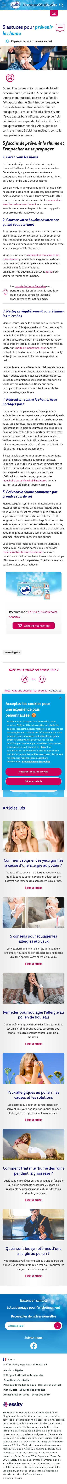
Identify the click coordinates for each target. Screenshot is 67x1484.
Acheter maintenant (37, 626)
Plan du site (10, 1389)
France (11, 1359)
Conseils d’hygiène (12, 652)
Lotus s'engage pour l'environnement (33, 1307)
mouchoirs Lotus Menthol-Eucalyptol (24, 480)
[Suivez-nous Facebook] (33, 1345)
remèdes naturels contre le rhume (22, 552)
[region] (33, 742)
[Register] (57, 1325)
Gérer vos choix (41, 1394)
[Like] (24, 679)
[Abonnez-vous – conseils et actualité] (54, 13)
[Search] (61, 5)
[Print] (10, 78)
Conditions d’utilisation (17, 1380)
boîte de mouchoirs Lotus (31, 348)
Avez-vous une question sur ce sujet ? (27, 690)
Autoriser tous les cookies (33, 771)
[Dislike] (42, 679)
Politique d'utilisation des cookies (23, 1375)
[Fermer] (60, 698)
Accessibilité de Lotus (16, 1394)
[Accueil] (15, 5)
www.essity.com (12, 1477)
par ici (49, 271)
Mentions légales (13, 1370)
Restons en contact (33, 1300)
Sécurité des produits (32, 1389)
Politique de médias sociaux (19, 1384)
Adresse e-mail (16, 1325)
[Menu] (4, 5)
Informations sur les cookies (36, 761)
